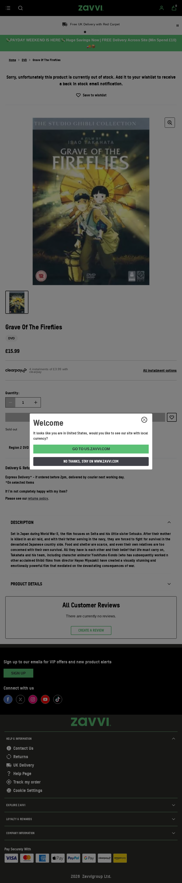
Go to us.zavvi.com (91, 449)
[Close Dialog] (144, 419)
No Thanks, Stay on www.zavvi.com (91, 461)
